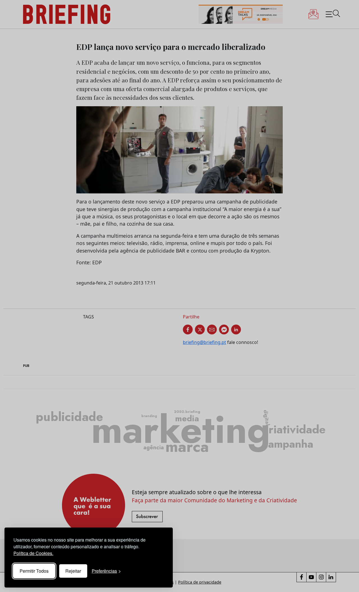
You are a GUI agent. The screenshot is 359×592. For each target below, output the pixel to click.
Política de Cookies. (33, 553)
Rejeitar (73, 571)
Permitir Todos (34, 571)
